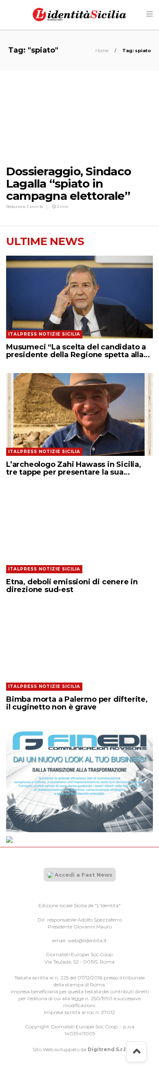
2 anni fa (34, 206)
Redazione (16, 206)
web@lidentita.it (87, 940)
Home (102, 50)
